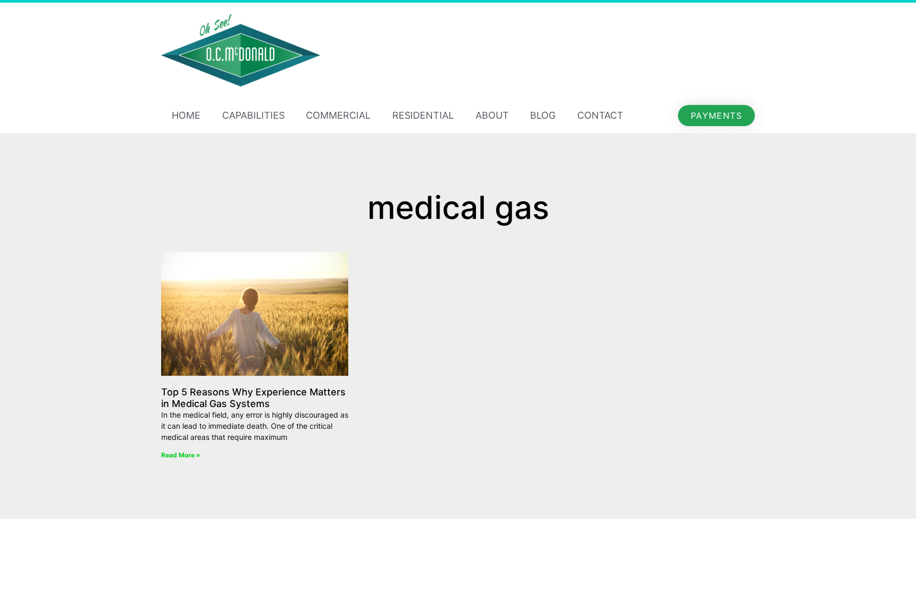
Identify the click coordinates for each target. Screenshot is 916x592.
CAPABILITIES (253, 115)
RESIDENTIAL (423, 115)
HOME (186, 115)
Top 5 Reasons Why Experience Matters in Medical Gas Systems (253, 397)
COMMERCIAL (338, 115)
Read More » (180, 455)
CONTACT (600, 115)
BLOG (543, 115)
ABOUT (492, 115)
